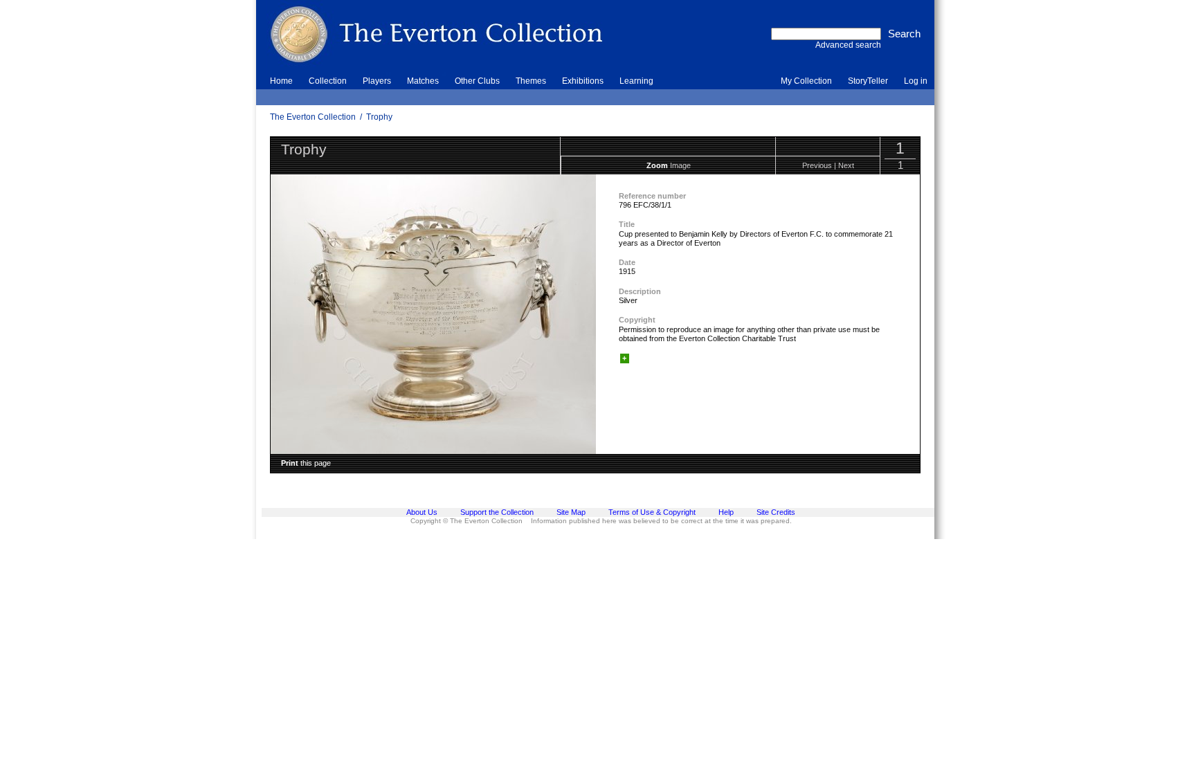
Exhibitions (583, 81)
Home (281, 81)
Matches (423, 81)
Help (726, 512)
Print (289, 463)
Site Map (571, 512)
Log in (915, 81)
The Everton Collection (313, 117)
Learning (636, 81)
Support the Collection (497, 512)
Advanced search (848, 45)
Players (377, 81)
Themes (531, 81)
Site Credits (775, 512)
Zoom (657, 165)
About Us (421, 512)
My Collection (806, 81)
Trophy (379, 117)
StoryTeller (868, 81)
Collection (328, 81)
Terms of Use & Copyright (652, 512)
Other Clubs (477, 81)
